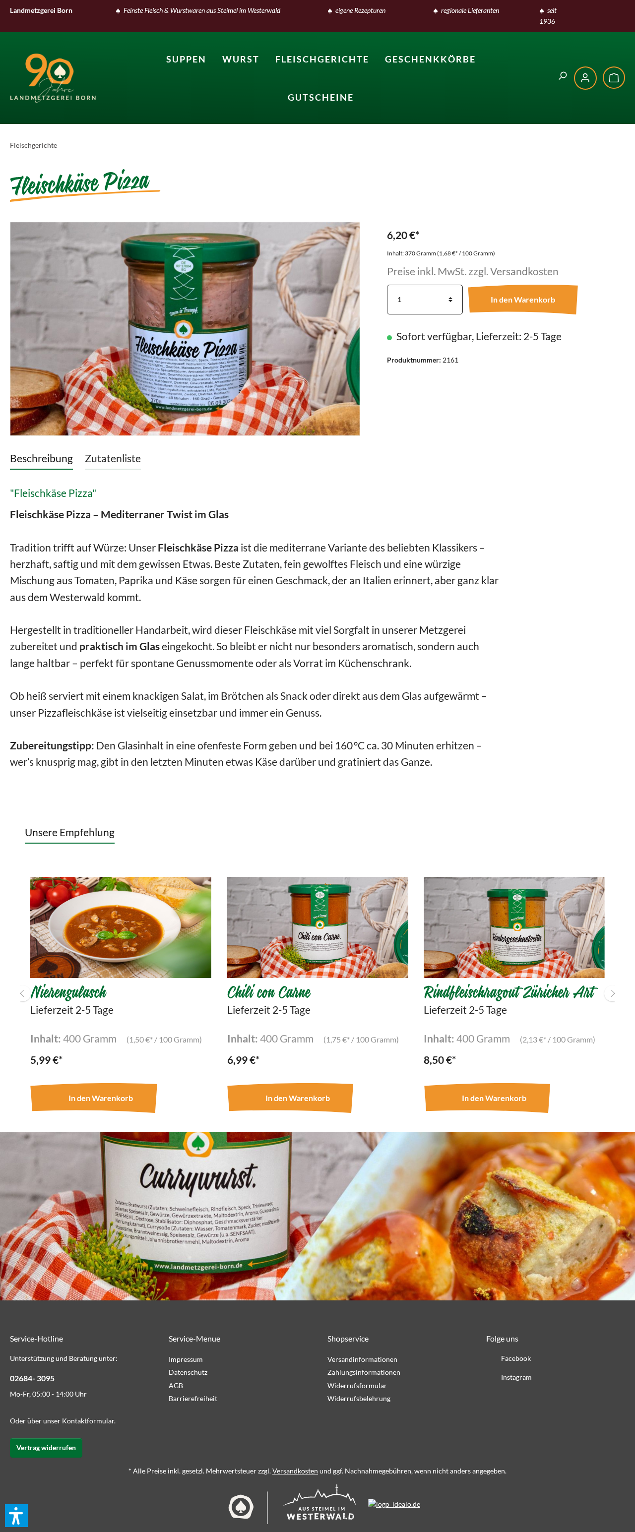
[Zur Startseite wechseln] (53, 78)
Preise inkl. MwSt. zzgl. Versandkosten (473, 271)
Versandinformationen (362, 1359)
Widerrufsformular (357, 1385)
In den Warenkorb (523, 299)
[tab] (41, 458)
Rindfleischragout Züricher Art (508, 990)
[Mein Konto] (585, 77)
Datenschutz (188, 1372)
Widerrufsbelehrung (358, 1398)
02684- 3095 (32, 1378)
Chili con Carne (268, 990)
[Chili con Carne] (317, 927)
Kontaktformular (88, 1420)
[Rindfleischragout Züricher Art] (514, 927)
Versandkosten (295, 1471)
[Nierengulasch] (120, 927)
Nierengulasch (68, 990)
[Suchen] (562, 75)
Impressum (186, 1359)
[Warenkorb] (614, 77)
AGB (176, 1385)
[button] (16, 1515)
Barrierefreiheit (193, 1398)
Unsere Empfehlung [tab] (70, 832)
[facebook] (599, 13)
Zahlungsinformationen (363, 1372)
